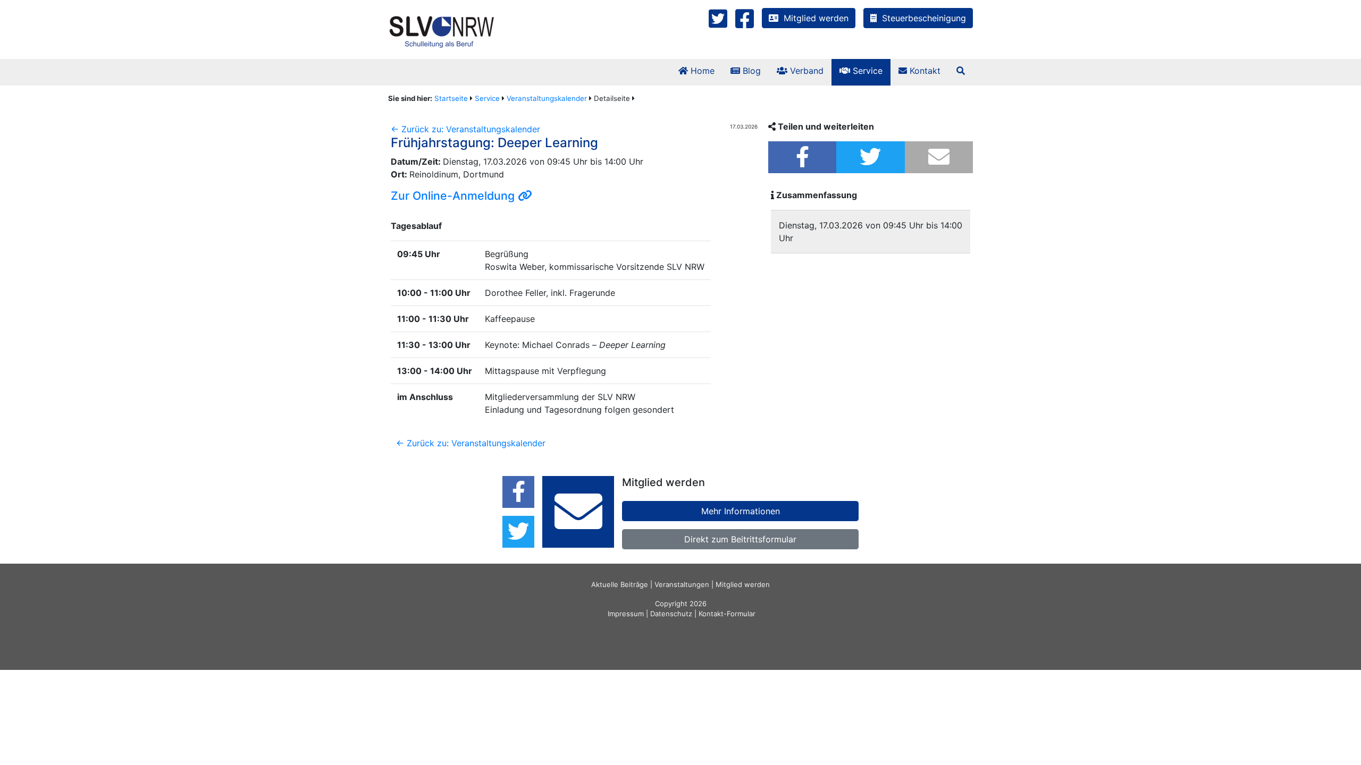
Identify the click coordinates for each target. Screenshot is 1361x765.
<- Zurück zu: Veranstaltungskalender (465, 129)
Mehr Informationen (740, 511)
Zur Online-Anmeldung (454, 195)
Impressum (626, 613)
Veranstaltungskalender (547, 98)
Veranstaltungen (681, 584)
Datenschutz (671, 613)
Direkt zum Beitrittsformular (740, 539)
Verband (805, 70)
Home (701, 70)
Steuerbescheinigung (921, 18)
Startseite (451, 98)
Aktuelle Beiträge (619, 584)
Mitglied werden (813, 18)
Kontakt (923, 70)
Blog (750, 70)
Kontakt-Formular (727, 613)
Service (866, 70)
